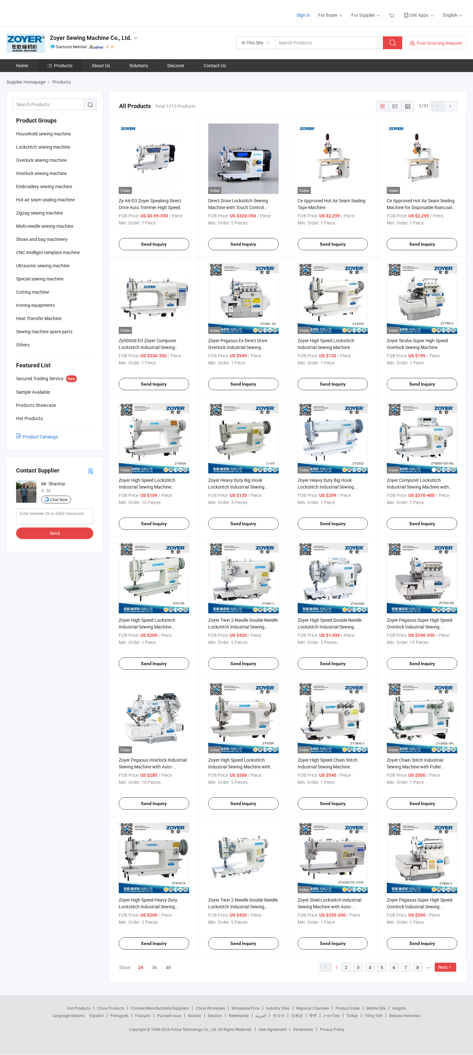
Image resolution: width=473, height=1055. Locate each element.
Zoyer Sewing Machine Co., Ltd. (91, 37)
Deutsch (215, 1015)
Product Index (348, 1008)
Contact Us (215, 65)
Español (96, 1015)
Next (443, 967)
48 (168, 967)
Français (142, 1015)
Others (23, 345)
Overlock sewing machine (41, 160)
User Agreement (272, 1029)
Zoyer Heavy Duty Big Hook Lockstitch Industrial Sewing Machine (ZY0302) (326, 487)
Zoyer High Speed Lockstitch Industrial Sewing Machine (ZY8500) (147, 487)
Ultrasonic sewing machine (43, 265)
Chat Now (59, 499)
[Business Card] (90, 470)
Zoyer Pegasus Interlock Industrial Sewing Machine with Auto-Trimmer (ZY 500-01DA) (153, 766)
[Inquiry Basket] (392, 15)
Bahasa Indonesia (405, 1015)
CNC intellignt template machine (48, 252)
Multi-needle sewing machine (44, 226)
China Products (110, 1008)
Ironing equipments (35, 305)
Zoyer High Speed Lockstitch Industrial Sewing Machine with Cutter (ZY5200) (239, 766)
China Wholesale (210, 1008)
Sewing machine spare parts (44, 331)
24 (140, 967)
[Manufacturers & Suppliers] (47, 12)
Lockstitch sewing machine (43, 147)
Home (22, 65)
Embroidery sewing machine (44, 186)
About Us (101, 65)
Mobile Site (375, 1008)
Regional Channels (312, 1008)
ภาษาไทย (331, 1015)
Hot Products (78, 1008)
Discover (175, 65)
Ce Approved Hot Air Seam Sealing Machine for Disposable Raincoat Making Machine (421, 207)
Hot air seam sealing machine (45, 200)
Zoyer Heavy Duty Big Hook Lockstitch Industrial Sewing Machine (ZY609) (236, 487)
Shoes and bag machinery (42, 239)
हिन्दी (313, 1015)
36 (154, 967)
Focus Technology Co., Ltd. (194, 1029)
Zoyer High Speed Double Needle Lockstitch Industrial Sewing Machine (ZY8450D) (330, 627)
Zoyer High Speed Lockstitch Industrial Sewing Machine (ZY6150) (147, 627)
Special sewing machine (39, 279)
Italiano (194, 1015)
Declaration (303, 1029)
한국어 (278, 1015)
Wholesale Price (245, 1008)
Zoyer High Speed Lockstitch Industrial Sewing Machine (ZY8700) (326, 347)
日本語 (297, 1015)
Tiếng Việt (374, 1015)
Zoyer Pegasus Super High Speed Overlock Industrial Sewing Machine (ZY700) (419, 627)
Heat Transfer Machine (38, 318)
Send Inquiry (154, 244)
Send (55, 533)
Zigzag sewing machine (39, 213)
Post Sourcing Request (439, 43)
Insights (399, 1008)
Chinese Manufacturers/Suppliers (160, 1008)
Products (63, 65)
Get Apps (419, 15)
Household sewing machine (43, 134)
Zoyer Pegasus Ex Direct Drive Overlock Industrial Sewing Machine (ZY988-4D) (237, 347)
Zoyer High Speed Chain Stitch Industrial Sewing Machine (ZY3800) (327, 766)
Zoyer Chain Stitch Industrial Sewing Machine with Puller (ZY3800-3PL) (415, 766)
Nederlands (239, 1015)
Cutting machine (32, 292)
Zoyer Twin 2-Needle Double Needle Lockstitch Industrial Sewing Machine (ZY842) (243, 627)
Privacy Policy (332, 1029)
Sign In (303, 15)
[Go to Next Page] (450, 106)
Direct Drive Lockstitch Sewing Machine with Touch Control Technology (238, 207)
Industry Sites (278, 1008)
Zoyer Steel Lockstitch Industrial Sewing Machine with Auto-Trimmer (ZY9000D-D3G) (329, 906)
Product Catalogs (40, 437)
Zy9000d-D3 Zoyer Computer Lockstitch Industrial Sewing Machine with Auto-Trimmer (147, 347)
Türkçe (352, 1015)
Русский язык (169, 1015)
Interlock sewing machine (41, 173)
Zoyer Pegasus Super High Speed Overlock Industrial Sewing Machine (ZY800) (419, 906)
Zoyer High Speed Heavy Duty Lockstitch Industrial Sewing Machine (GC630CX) (148, 906)
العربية (260, 1015)
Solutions (138, 65)
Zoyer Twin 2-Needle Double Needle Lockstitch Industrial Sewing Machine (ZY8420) (243, 906)
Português (119, 1015)
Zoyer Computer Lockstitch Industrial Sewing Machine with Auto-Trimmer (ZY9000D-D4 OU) (418, 487)
